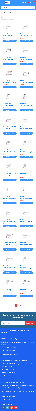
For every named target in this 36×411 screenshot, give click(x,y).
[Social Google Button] (11, 407)
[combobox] (17, 7)
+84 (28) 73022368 (9, 369)
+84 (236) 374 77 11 (9, 391)
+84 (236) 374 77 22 (21, 391)
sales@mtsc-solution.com (12, 354)
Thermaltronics (10, 12)
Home (3, 12)
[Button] (1, 2)
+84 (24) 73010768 (11, 347)
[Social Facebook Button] (3, 407)
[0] (34, 2)
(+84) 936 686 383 (11, 351)
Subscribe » (30, 323)
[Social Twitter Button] (7, 407)
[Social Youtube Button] (16, 407)
